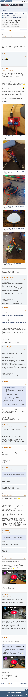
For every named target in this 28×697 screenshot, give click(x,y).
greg (5, 53)
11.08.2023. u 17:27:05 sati (7, 558)
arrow (5, 493)
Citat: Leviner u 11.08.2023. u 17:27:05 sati (13, 645)
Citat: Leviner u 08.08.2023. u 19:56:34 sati (13, 536)
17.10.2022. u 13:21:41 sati (7, 36)
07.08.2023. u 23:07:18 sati (8, 70)
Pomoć (8, 692)
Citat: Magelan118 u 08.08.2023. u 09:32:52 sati (14, 387)
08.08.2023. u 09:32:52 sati (7, 349)
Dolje (2, 30)
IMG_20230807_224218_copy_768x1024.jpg (14, 206)
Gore (2, 683)
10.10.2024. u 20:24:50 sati (7, 640)
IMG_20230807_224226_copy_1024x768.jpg (14, 228)
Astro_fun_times (8, 277)
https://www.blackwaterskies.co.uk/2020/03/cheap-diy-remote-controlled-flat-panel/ (14, 323)
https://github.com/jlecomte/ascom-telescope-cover (13, 316)
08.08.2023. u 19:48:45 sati (7, 449)
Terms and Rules (14, 692)
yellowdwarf (7, 447)
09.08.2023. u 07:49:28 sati (7, 495)
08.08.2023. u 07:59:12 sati (7, 309)
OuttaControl (8, 34)
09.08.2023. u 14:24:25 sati (7, 532)
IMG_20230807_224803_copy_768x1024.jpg (14, 263)
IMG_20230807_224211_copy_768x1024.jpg (14, 171)
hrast (5, 637)
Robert (6, 424)
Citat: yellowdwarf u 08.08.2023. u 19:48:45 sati (14, 473)
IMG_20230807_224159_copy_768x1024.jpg (14, 135)
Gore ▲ (19, 692)
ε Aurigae (6, 594)
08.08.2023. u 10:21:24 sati (7, 426)
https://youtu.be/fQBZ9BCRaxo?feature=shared (13, 674)
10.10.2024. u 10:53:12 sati (7, 596)
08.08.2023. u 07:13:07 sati (7, 279)
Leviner (6, 68)
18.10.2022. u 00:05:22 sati (7, 55)
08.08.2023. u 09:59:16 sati (7, 383)
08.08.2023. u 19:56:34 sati (7, 469)
